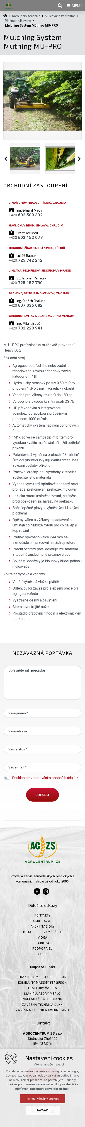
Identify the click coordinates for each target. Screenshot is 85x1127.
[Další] (78, 158)
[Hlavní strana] (6, 15)
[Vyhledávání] (60, 5)
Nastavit (42, 1110)
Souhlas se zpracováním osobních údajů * (45, 778)
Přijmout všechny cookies (42, 1098)
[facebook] (37, 891)
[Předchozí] (6, 158)
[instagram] (46, 891)
